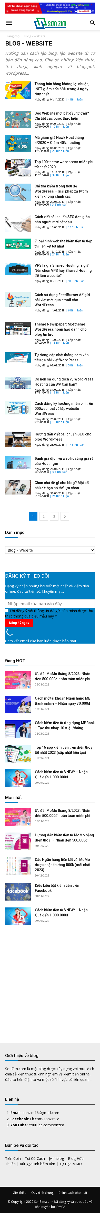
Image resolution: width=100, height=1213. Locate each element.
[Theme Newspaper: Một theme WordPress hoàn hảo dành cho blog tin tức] (18, 328)
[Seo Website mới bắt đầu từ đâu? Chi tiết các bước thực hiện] (18, 119)
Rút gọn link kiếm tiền (37, 1163)
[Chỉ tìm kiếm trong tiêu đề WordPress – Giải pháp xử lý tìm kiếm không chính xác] (18, 192)
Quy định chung (42, 1192)
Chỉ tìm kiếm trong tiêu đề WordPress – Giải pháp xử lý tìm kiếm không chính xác (61, 191)
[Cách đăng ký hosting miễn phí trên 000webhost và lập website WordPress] (18, 407)
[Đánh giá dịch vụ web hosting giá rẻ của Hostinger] (18, 462)
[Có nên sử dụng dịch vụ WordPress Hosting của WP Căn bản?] (18, 383)
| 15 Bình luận (75, 227)
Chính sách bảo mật (72, 1192)
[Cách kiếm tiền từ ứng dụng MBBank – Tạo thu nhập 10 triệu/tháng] (18, 729)
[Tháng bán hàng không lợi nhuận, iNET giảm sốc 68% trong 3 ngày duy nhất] (18, 90)
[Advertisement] (50, 980)
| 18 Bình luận (59, 392)
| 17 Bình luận (59, 126)
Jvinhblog (56, 1158)
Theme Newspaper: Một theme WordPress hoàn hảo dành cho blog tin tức (61, 329)
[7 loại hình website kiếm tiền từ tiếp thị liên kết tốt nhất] (18, 244)
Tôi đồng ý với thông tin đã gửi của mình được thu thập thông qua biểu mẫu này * (49, 613)
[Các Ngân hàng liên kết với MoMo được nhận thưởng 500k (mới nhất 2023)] (18, 866)
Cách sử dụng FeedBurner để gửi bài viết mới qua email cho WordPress (62, 300)
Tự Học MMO (70, 1163)
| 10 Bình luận (75, 281)
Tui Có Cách (35, 1158)
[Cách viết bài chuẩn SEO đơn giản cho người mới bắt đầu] (18, 223)
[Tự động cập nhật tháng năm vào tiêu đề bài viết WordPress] (18, 357)
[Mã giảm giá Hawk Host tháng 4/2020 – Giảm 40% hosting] (18, 143)
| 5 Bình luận (74, 365)
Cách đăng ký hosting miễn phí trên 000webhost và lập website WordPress (64, 408)
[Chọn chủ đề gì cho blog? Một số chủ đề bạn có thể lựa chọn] (18, 487)
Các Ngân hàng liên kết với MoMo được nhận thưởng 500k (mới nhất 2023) (62, 865)
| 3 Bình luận (58, 204)
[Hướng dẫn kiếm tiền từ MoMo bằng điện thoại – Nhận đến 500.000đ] (18, 841)
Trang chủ (12, 36)
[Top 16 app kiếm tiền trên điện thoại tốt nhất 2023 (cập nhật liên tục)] (18, 753)
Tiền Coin (13, 1158)
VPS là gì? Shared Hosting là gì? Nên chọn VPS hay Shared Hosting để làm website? (63, 270)
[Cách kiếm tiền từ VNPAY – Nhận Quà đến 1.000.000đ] (18, 778)
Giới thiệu (19, 1192)
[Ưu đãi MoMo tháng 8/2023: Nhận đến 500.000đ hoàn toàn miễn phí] (18, 680)
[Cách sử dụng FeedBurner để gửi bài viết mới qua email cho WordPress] (18, 299)
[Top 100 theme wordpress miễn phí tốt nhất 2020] (18, 167)
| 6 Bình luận (74, 310)
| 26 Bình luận (59, 496)
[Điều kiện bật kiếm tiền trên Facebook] (18, 892)
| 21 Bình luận (59, 151)
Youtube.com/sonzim (46, 1124)
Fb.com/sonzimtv (44, 1118)
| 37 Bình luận (59, 175)
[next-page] (65, 516)
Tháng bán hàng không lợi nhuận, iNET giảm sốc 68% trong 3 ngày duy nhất (62, 89)
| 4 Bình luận (74, 99)
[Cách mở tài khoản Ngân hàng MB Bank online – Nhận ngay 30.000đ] (18, 704)
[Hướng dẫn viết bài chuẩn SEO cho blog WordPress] (18, 439)
